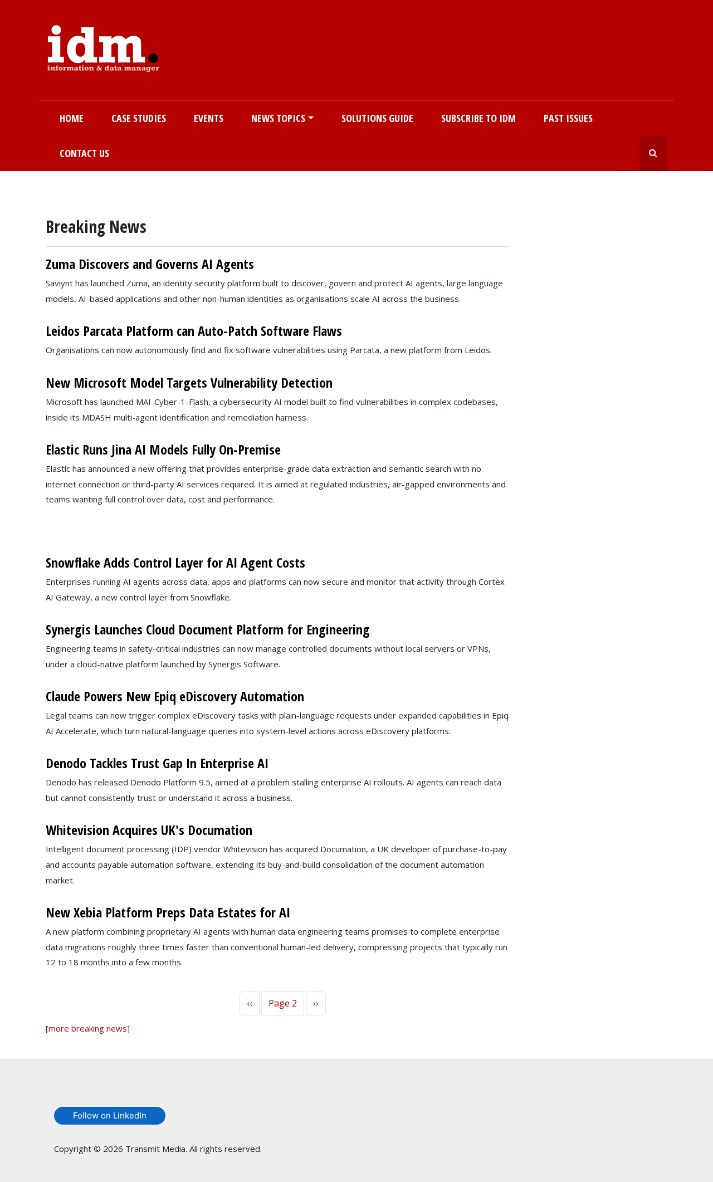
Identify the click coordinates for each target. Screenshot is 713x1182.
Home (72, 118)
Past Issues (568, 118)
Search (653, 153)
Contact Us (84, 153)
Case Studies (138, 118)
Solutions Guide (377, 118)
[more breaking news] (88, 1028)
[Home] (103, 46)
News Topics (278, 118)
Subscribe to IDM (478, 118)
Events (208, 118)
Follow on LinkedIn (109, 1115)
